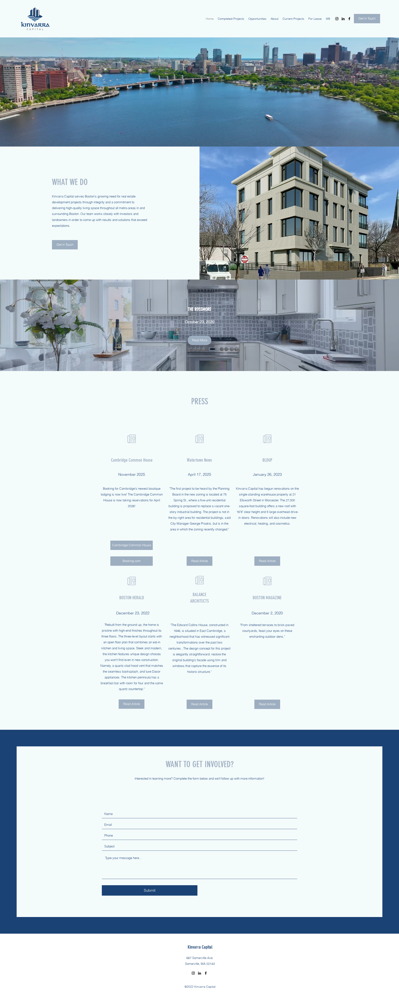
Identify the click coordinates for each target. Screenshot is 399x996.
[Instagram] (337, 19)
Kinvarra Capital (200, 947)
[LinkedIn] (343, 19)
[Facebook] (349, 19)
